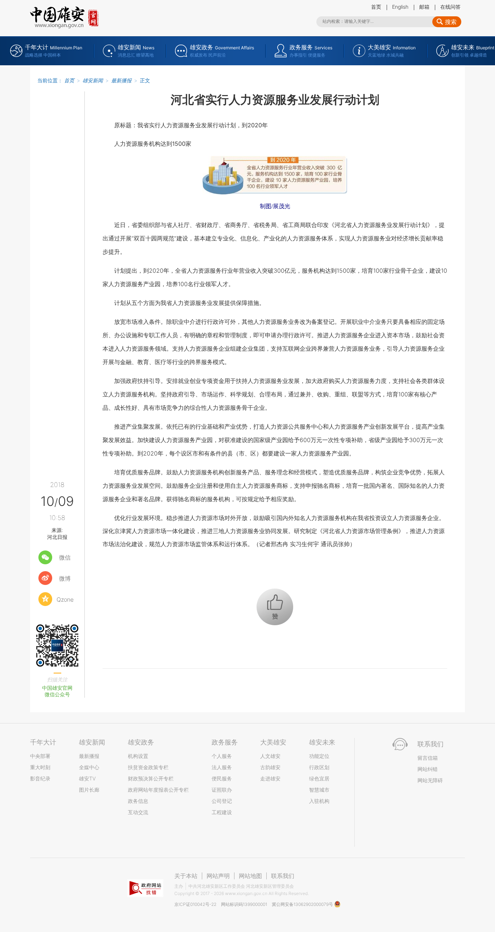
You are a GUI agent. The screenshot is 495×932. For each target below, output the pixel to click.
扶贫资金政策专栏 (148, 767)
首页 (376, 7)
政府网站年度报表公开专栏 (158, 790)
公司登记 (222, 801)
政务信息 (138, 801)
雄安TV (87, 778)
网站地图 (250, 875)
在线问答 (450, 7)
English (400, 7)
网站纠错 (427, 769)
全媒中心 (89, 767)
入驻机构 (319, 801)
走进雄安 (270, 778)
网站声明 (218, 875)
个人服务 (222, 756)
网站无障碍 (430, 780)
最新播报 (121, 80)
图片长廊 (89, 790)
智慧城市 (319, 790)
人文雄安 (270, 756)
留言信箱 (427, 758)
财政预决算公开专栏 (151, 778)
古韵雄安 (270, 767)
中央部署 (40, 756)
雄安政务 (141, 742)
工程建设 (222, 812)
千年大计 (43, 742)
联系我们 (282, 875)
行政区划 (319, 767)
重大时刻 (40, 767)
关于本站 (185, 875)
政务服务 (225, 742)
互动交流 (138, 812)
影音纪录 (40, 778)
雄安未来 (322, 742)
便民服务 (222, 778)
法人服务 (222, 767)
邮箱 (424, 7)
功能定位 (319, 756)
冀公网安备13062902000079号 (303, 904)
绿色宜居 (319, 778)
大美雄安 (273, 742)
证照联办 (222, 790)
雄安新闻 (93, 80)
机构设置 (138, 756)
